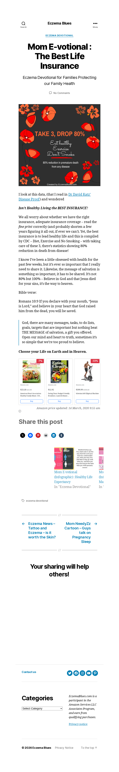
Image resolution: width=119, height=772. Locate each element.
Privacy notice (78, 724)
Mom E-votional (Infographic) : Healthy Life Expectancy (73, 477)
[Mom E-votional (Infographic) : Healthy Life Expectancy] (74, 458)
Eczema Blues (59, 23)
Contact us (29, 672)
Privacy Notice (64, 747)
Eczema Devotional (59, 35)
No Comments (61, 93)
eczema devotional (37, 500)
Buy (31, 401)
